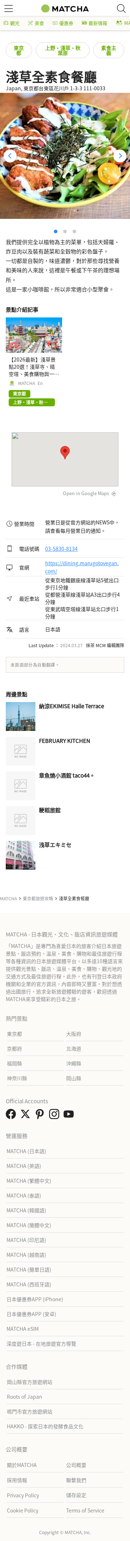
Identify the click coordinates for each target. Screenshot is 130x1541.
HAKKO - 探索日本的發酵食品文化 (45, 1426)
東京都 (19, 50)
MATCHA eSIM (22, 1328)
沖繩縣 (73, 1063)
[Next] (119, 156)
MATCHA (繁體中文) (28, 1180)
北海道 (73, 1048)
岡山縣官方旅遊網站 (29, 1381)
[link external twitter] (26, 1116)
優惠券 (66, 23)
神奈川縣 (17, 1078)
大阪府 (73, 1033)
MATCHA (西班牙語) (28, 1284)
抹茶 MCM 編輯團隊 (105, 645)
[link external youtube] (70, 1116)
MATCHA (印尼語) (26, 1239)
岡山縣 (73, 1078)
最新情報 (97, 23)
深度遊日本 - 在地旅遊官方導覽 (41, 1343)
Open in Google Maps (86, 493)
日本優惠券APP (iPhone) (34, 1299)
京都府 (14, 1048)
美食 (39, 23)
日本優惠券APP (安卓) (31, 1313)
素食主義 (108, 50)
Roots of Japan (24, 1396)
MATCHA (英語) (23, 1165)
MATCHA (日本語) (26, 1151)
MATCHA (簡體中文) (28, 1225)
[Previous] (10, 156)
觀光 (15, 23)
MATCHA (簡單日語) (28, 1269)
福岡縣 (14, 1063)
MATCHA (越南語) (26, 1254)
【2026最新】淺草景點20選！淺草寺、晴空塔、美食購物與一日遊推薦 (34, 370)
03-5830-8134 (61, 548)
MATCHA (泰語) (23, 1195)
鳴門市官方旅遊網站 (29, 1411)
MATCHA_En (30, 383)
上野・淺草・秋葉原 (63, 50)
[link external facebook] (12, 1116)
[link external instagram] (55, 1116)
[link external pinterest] (41, 1116)
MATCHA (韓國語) (26, 1210)
